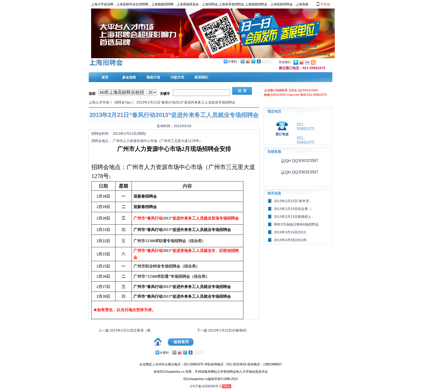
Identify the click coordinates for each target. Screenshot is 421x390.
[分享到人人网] (258, 61)
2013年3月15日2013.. (290, 232)
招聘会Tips (123, 102)
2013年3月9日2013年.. (291, 240)
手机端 (324, 4)
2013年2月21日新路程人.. (293, 217)
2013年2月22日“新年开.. (292, 201)
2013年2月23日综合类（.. (293, 209)
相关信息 (274, 193)
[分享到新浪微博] (247, 61)
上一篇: (125, 330)
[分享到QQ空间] (242, 61)
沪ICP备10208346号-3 (205, 386)
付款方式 (177, 77)
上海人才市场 (99, 102)
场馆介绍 (153, 77)
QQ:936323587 (304, 161)
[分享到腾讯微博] (253, 61)
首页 (105, 77)
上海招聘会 (160, 364)
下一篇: (223, 330)
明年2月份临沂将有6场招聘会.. (297, 224)
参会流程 (129, 77)
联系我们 (201, 77)
